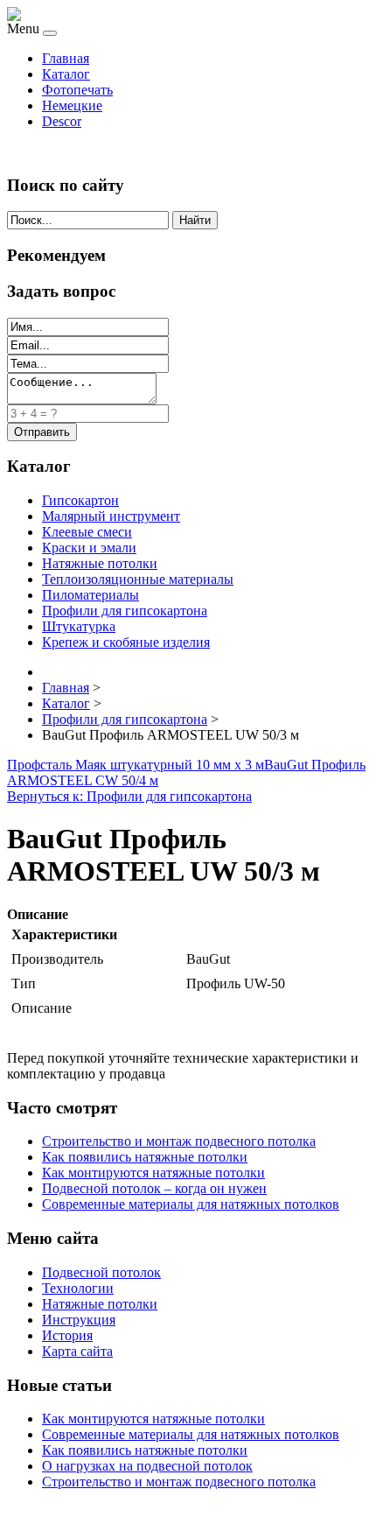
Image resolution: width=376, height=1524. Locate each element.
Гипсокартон (80, 500)
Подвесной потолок (101, 1272)
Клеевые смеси (87, 531)
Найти (195, 220)
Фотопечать (77, 89)
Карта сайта (77, 1351)
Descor (61, 121)
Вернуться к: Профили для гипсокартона (129, 796)
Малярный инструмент (111, 516)
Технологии (78, 1288)
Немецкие (72, 105)
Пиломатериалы (90, 594)
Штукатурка (78, 626)
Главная (65, 58)
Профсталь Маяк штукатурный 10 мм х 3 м (135, 764)
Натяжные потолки (99, 563)
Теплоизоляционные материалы (137, 579)
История (67, 1335)
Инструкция (78, 1319)
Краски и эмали (89, 547)
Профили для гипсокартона (124, 610)
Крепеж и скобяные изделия (126, 642)
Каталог (66, 74)
